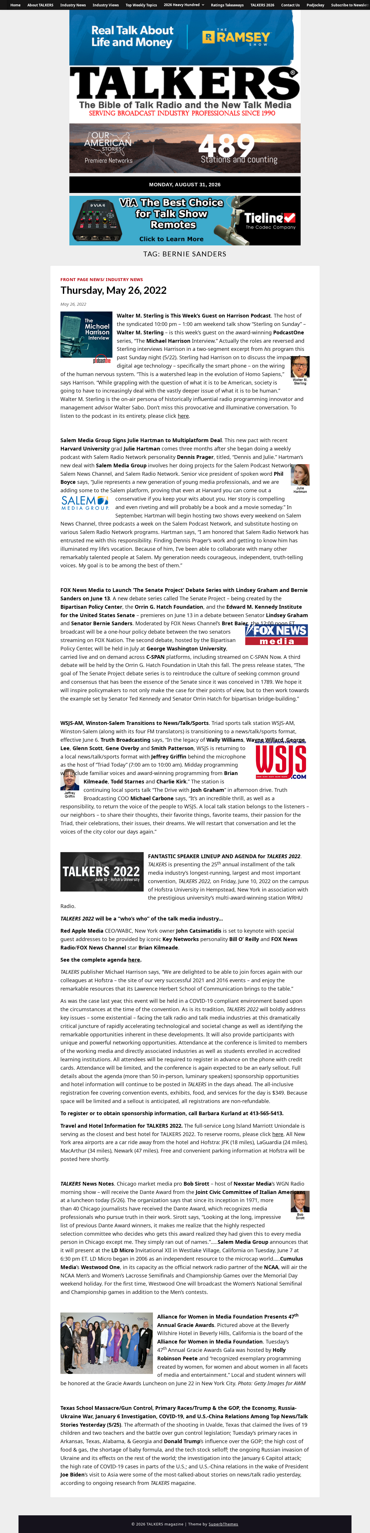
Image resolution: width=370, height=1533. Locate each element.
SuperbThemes (223, 1524)
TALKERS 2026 (262, 5)
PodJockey (315, 5)
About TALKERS (40, 5)
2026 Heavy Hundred (182, 4)
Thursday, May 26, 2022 (113, 290)
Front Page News (81, 279)
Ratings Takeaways (227, 5)
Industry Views (106, 5)
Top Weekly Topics (141, 5)
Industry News (73, 5)
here (183, 415)
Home (15, 5)
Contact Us (290, 5)
